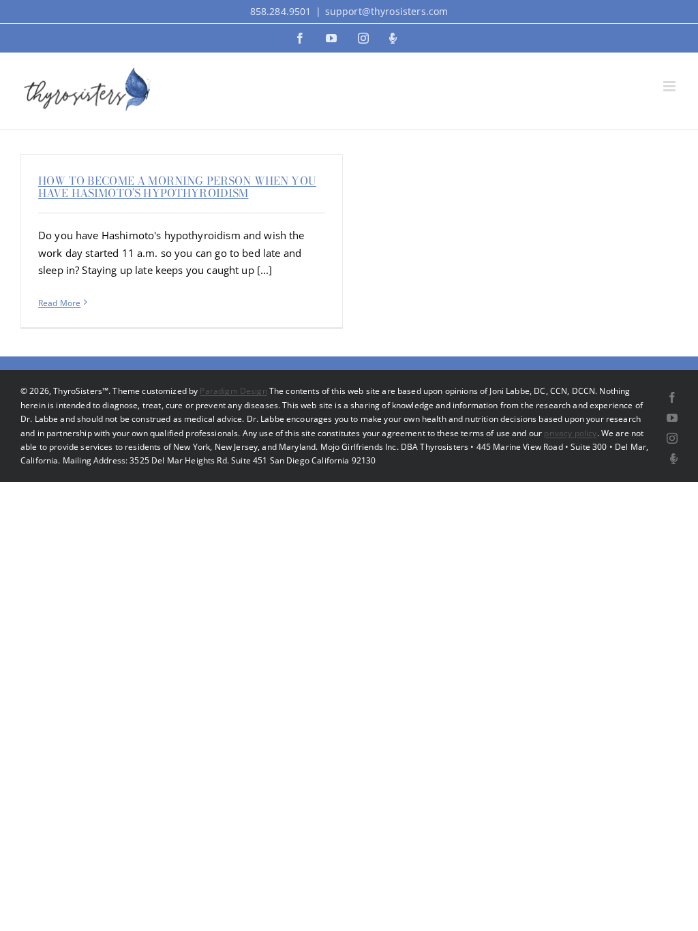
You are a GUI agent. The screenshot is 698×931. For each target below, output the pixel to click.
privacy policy (570, 433)
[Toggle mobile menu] (670, 86)
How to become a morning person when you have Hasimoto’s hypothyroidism (177, 186)
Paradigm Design (233, 391)
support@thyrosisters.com (387, 11)
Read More (59, 303)
